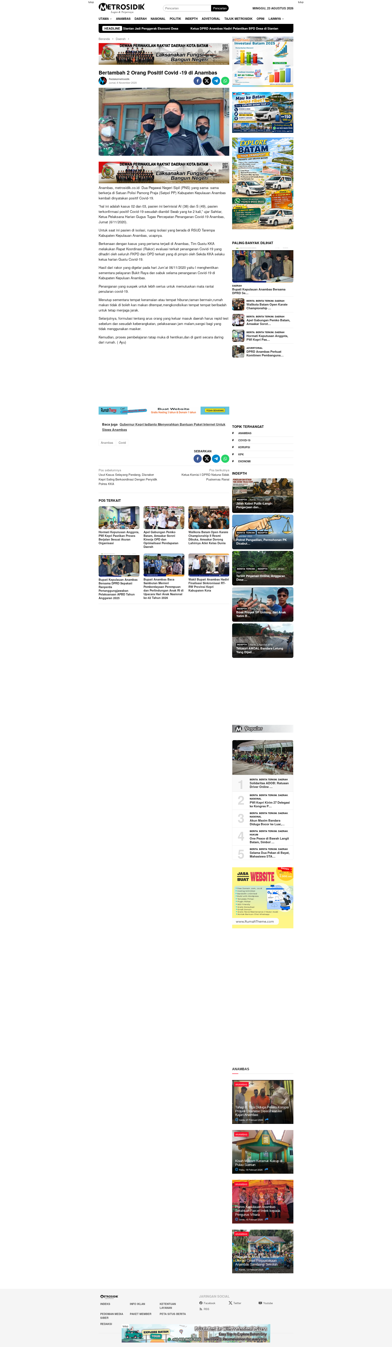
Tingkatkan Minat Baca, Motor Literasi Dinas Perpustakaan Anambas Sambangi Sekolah (257, 1260)
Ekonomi (244, 461)
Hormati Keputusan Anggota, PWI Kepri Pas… (267, 337)
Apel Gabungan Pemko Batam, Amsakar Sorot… (268, 322)
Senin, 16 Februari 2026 (250, 1219)
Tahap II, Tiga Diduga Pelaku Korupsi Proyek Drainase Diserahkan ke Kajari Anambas (262, 1111)
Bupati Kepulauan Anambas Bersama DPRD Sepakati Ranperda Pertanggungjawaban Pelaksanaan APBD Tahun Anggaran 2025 (118, 588)
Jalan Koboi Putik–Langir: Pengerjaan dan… (254, 505)
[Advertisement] (78, 61)
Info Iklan (137, 1304)
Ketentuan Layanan (168, 1306)
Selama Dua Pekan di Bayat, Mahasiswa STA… (270, 854)
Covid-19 (244, 440)
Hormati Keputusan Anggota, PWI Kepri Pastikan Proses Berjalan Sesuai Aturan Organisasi (119, 537)
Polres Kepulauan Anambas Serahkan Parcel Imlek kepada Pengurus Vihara (257, 1210)
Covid (122, 442)
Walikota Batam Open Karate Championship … (266, 306)
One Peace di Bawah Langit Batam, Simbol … (269, 840)
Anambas (107, 442)
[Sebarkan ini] (198, 81)
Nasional (256, 798)
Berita (250, 300)
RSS (206, 1309)
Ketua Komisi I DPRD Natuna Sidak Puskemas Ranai (205, 474)
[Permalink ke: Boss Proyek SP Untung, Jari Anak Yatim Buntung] (262, 604)
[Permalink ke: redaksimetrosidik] (103, 80)
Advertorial (254, 347)
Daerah (237, 285)
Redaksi (106, 1324)
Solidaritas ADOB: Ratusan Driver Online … (269, 785)
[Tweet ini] (207, 81)
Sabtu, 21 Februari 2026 (250, 1119)
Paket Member (140, 1314)
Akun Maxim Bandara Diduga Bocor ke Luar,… (267, 822)
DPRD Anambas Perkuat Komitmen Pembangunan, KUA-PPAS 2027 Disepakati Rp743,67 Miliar (268, 28)
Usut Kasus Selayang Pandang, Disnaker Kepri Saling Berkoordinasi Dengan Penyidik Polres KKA (128, 477)
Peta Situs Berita (173, 1314)
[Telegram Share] (216, 81)
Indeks (105, 1304)
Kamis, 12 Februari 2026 (250, 1269)
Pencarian (220, 8)
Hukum (254, 834)
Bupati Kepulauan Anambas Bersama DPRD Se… (258, 291)
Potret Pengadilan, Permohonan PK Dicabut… (261, 541)
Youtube (268, 1303)
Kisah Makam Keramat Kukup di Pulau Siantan (258, 1163)
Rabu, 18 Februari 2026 (250, 1169)
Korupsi (244, 447)
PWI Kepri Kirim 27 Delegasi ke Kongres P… (270, 804)
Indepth (242, 499)
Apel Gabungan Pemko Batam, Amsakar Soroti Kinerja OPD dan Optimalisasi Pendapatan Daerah (161, 539)
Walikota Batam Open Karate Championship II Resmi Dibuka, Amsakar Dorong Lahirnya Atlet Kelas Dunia (208, 537)
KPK (241, 454)
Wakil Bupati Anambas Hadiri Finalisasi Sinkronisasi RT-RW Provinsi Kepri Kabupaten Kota (208, 584)
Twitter (237, 1303)
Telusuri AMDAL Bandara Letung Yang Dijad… (259, 650)
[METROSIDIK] (122, 8)
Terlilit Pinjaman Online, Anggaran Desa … (260, 577)
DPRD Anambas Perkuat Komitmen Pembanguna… (265, 353)
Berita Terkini (265, 300)
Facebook (209, 1303)
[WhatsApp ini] (225, 81)
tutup (91, 2)
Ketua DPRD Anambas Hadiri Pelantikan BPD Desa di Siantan (145, 28)
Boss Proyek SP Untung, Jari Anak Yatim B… (261, 614)
